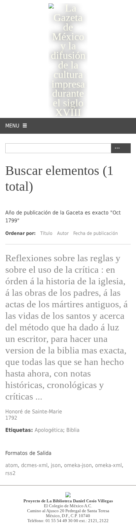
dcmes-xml (34, 465)
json (56, 465)
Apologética (49, 430)
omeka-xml (108, 465)
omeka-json (78, 465)
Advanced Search (116, 148)
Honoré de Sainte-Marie (33, 411)
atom (11, 465)
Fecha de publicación (95, 233)
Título (46, 233)
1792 (11, 418)
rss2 (10, 473)
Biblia (73, 430)
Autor (63, 233)
